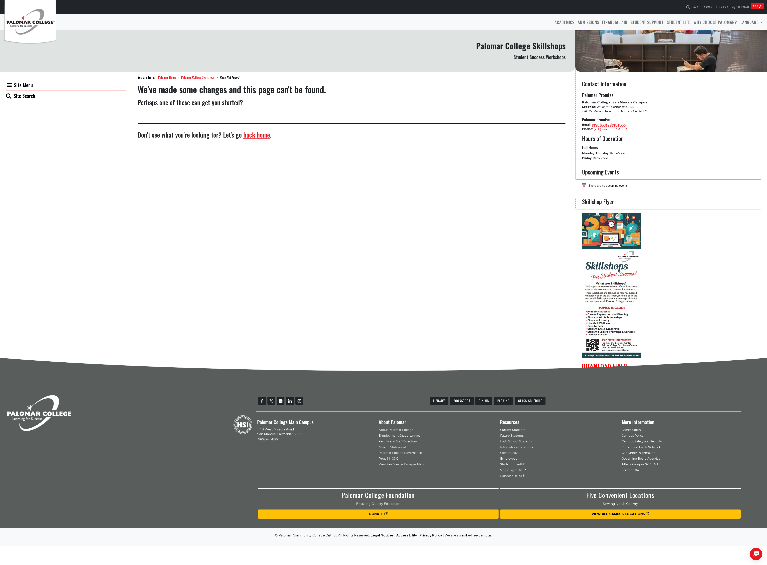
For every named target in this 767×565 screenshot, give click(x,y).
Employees (508, 458)
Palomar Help (511, 476)
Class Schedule (530, 400)
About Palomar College (396, 430)
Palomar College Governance (400, 453)
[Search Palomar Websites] (688, 7)
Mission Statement (392, 447)
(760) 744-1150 (267, 439)
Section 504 (630, 470)
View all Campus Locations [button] (619, 514)
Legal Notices (382, 535)
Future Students (512, 435)
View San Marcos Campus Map (401, 464)
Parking (503, 400)
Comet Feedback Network (641, 447)
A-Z (695, 7)
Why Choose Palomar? (715, 22)
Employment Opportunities (399, 435)
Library (722, 7)
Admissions (588, 22)
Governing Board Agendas (641, 458)
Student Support (647, 22)
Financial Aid (614, 22)
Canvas (706, 7)
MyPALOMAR (740, 7)
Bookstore (461, 400)
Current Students (512, 430)
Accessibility (406, 535)
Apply (757, 6)
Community (509, 453)
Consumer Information (639, 453)
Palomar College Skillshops (198, 77)
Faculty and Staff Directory (398, 441)
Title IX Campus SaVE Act (640, 464)
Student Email (511, 464)
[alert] (671, 185)
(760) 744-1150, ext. (611, 129)
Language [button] (750, 22)
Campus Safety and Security (642, 441)
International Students (516, 447)
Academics (564, 22)
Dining (484, 400)
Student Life (678, 22)
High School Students (516, 441)
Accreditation (631, 430)
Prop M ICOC (388, 458)
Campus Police (633, 435)
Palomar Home (167, 77)
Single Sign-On (511, 470)
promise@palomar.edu (609, 124)
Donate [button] (376, 514)
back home (256, 134)
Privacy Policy (430, 535)
